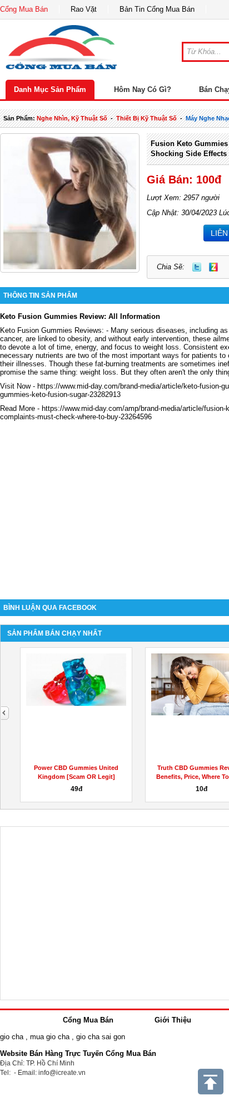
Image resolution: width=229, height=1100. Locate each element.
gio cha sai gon (100, 1037)
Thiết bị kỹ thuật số (146, 118)
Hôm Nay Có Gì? (142, 89)
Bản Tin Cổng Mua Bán (157, 9)
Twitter (196, 267)
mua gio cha (49, 1037)
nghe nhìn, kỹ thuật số (72, 118)
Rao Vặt (84, 9)
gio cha (11, 1037)
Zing (213, 267)
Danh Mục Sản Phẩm (50, 89)
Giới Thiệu (173, 1020)
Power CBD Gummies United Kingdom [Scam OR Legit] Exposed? (76, 776)
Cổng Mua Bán (24, 9)
